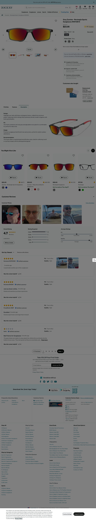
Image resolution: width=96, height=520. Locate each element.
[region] (48, 514)
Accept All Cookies (79, 514)
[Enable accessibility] (94, 260)
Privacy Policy (18, 518)
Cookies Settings (67, 514)
